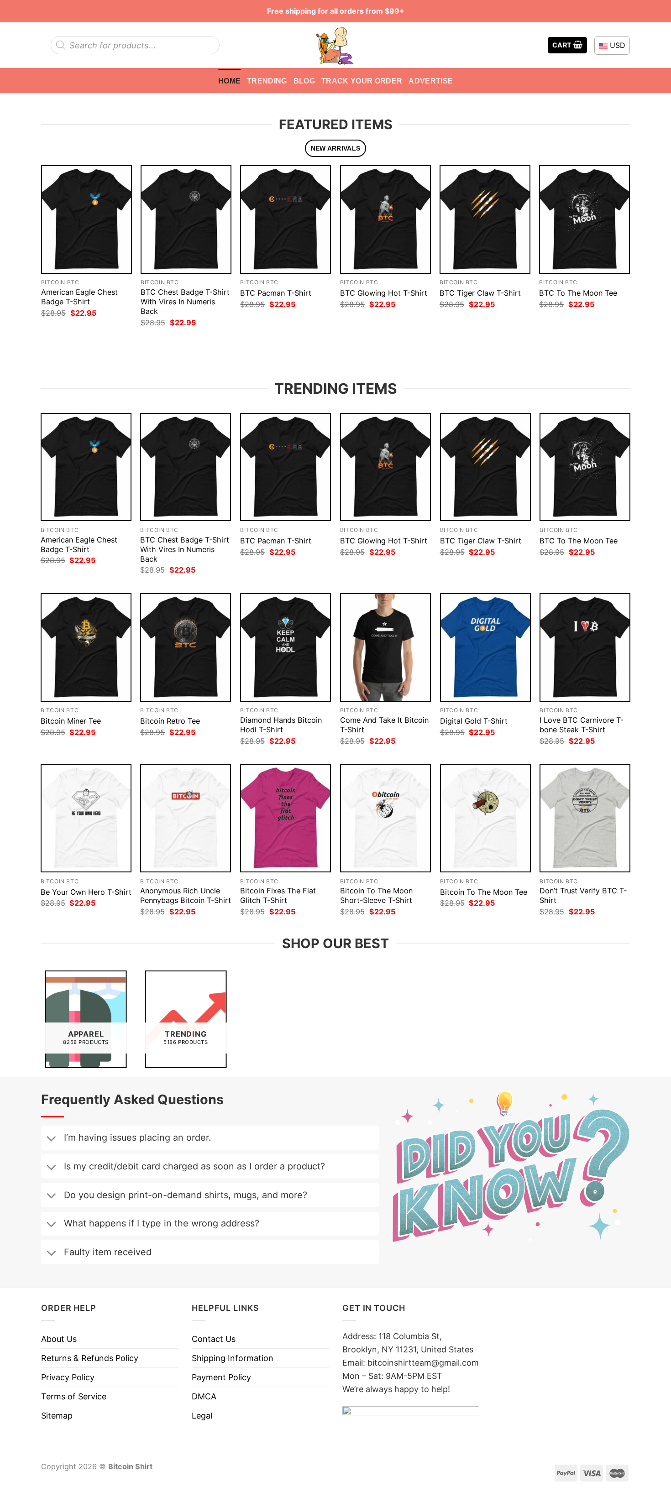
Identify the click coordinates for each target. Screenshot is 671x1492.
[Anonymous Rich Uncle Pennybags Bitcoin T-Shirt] (185, 818)
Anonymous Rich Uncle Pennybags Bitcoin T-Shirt (185, 895)
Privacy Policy (67, 1377)
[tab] (335, 148)
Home (229, 81)
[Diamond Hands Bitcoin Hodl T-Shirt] (285, 647)
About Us (59, 1339)
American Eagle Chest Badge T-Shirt (79, 296)
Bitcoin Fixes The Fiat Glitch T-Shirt (278, 895)
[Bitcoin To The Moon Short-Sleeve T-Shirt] (385, 818)
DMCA (204, 1396)
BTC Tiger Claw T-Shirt (480, 292)
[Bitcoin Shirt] (335, 45)
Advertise (431, 81)
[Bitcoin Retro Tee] (185, 647)
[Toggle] (51, 1139)
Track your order (361, 81)
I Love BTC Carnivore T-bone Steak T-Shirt (582, 724)
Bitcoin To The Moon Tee (483, 892)
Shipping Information (232, 1358)
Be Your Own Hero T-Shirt (86, 892)
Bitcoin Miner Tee (71, 720)
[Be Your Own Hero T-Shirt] (86, 818)
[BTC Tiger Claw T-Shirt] (484, 219)
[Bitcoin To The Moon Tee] (485, 818)
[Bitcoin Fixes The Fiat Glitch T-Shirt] (285, 818)
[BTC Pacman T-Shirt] (285, 219)
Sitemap (57, 1415)
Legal (202, 1415)
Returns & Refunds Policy (89, 1358)
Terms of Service (73, 1396)
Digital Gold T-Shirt (474, 720)
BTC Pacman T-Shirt (275, 292)
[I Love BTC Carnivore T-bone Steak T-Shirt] (584, 647)
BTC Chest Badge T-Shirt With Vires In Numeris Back (185, 301)
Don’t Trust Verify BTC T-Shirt (583, 895)
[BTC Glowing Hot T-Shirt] (385, 219)
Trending (267, 81)
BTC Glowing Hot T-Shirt (383, 292)
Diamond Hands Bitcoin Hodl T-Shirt (281, 724)
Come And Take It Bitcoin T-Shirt (384, 724)
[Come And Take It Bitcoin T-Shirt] (385, 647)
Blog (304, 81)
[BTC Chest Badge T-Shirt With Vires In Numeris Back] (186, 219)
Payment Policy (221, 1377)
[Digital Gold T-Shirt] (485, 647)
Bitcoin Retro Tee (170, 720)
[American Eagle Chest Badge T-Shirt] (86, 219)
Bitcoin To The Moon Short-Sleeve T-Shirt (376, 895)
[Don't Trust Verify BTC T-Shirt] (584, 818)
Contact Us (214, 1339)
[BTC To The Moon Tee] (584, 219)
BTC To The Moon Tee (578, 292)
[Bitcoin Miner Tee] (86, 647)
